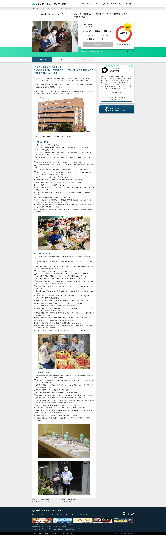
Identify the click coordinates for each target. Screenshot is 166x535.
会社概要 (46, 533)
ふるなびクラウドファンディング (40, 8)
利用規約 (54, 533)
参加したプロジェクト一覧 (90, 4)
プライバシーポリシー (66, 533)
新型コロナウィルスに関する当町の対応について (116, 98)
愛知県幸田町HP (117, 92)
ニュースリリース (36, 533)
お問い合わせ (129, 4)
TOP (78, 4)
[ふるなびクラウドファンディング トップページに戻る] (49, 3)
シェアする (131, 51)
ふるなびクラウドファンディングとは (111, 4)
